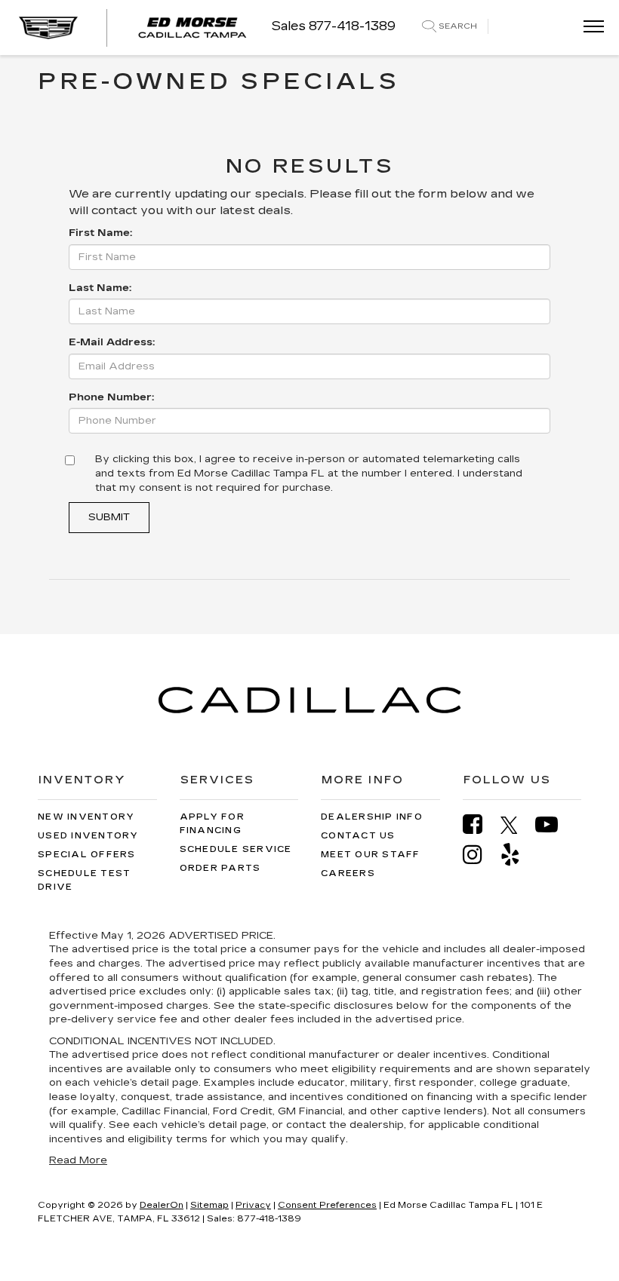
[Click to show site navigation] (589, 27)
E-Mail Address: (112, 342)
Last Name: (100, 288)
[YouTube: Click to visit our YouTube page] (554, 824)
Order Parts (220, 868)
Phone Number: (111, 397)
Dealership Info (372, 817)
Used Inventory (88, 836)
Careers (348, 873)
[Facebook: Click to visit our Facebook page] (480, 824)
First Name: (100, 233)
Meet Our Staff (370, 855)
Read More (78, 1160)
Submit (109, 517)
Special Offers (87, 855)
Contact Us (358, 836)
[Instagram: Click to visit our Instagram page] (480, 854)
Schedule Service (236, 849)
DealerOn (161, 1205)
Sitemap (209, 1205)
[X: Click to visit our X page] (516, 825)
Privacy (253, 1205)
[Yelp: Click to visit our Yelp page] (517, 854)
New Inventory (86, 817)
